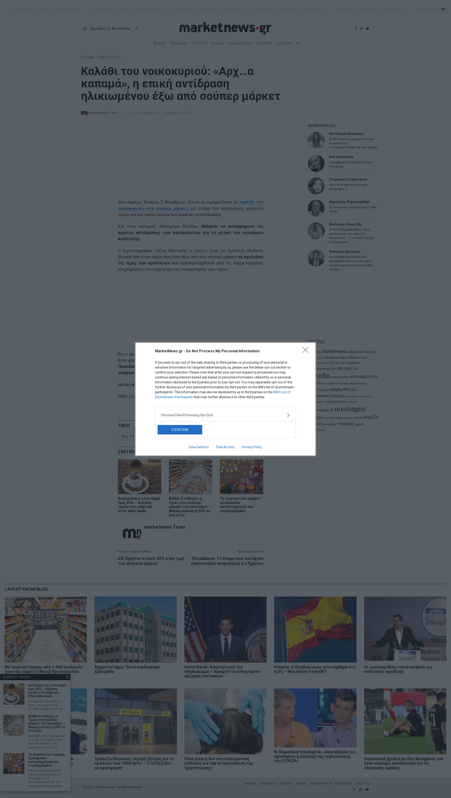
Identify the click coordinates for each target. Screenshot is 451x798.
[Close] (306, 351)
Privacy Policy (252, 447)
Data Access (225, 447)
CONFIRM (180, 430)
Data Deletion (199, 447)
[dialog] (225, 399)
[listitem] (225, 415)
